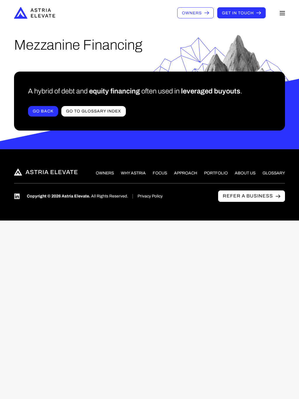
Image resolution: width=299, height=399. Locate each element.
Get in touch (238, 13)
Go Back (43, 111)
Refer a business (248, 195)
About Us (245, 173)
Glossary (274, 173)
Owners (192, 13)
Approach (185, 173)
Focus (160, 173)
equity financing (114, 91)
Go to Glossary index (93, 111)
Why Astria (133, 173)
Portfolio (216, 173)
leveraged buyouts (210, 91)
